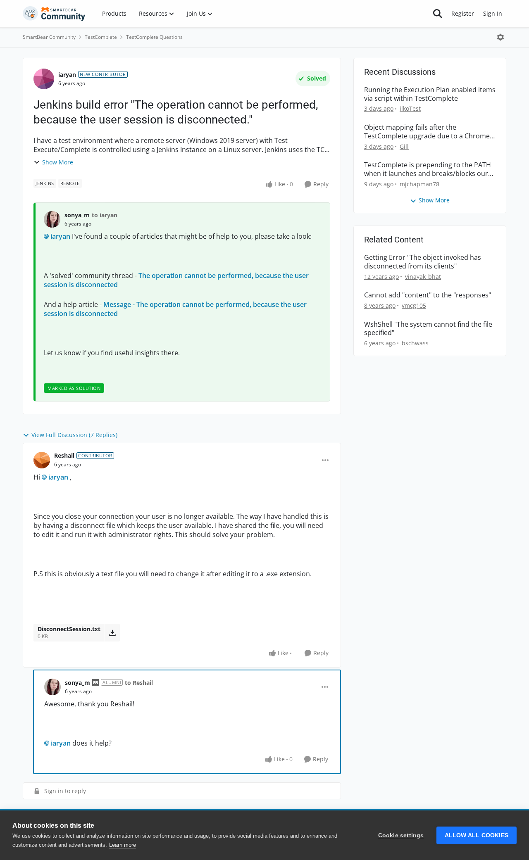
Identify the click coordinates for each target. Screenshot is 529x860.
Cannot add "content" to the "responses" (427, 295)
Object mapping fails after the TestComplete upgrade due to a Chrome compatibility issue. (427, 131)
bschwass (415, 343)
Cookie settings (401, 835)
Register (462, 13)
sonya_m (77, 215)
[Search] (438, 14)
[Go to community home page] (54, 13)
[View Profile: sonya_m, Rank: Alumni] (52, 687)
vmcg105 (414, 305)
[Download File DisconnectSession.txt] (112, 632)
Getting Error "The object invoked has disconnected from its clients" (422, 262)
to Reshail (139, 683)
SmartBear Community (49, 36)
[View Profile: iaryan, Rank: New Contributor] (43, 79)
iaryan (67, 74)
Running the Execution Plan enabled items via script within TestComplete (430, 94)
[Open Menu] (500, 37)
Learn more (122, 845)
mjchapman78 (419, 184)
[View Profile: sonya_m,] (52, 219)
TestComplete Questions (154, 36)
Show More (57, 162)
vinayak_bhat (423, 276)
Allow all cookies (476, 835)
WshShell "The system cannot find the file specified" (428, 328)
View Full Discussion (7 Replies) (74, 435)
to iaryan (104, 215)
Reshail (64, 455)
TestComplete (101, 36)
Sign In (492, 13)
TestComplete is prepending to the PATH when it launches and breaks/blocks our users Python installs (427, 169)
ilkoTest (410, 108)
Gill (404, 146)
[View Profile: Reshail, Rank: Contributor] (41, 460)
